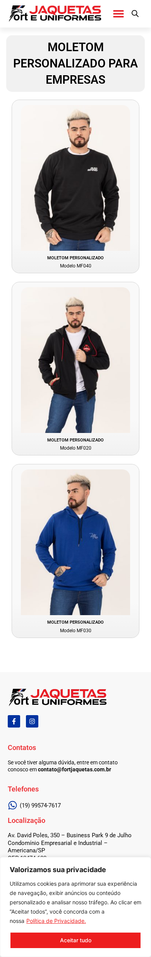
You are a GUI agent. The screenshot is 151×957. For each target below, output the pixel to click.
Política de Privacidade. (56, 920)
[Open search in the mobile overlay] (135, 13)
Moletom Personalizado (75, 257)
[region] (75, 907)
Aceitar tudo (75, 940)
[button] (118, 13)
